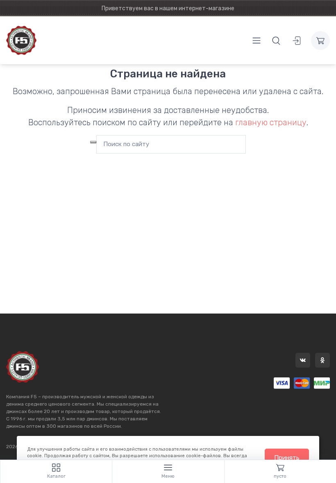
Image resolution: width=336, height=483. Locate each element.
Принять (287, 457)
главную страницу (270, 122)
